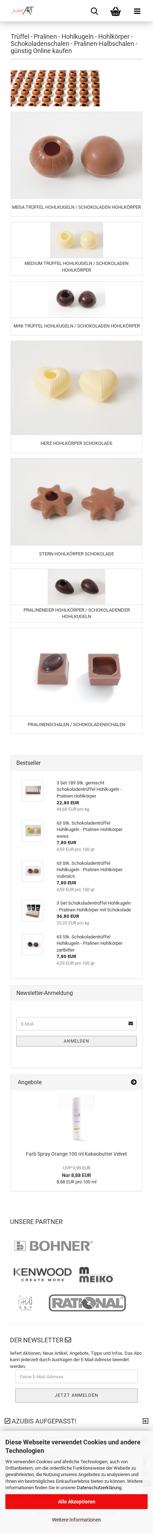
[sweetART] (19, 10)
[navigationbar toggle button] (137, 10)
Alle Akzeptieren (76, 1501)
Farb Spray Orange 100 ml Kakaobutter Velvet (76, 1154)
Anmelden (76, 1041)
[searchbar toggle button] (94, 10)
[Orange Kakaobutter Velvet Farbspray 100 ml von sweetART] (76, 1119)
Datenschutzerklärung (99, 1487)
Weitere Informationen (76, 1520)
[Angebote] (134, 1082)
